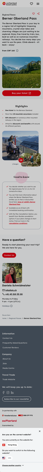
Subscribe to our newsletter (16, 399)
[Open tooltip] (17, 50)
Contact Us (9, 255)
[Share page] (38, 13)
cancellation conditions (18, 223)
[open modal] (21, 160)
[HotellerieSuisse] (9, 415)
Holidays (6, 306)
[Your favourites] (31, 3)
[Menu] (38, 4)
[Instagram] (8, 392)
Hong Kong (12, 445)
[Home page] (9, 3)
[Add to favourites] (33, 13)
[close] (39, 431)
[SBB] (25, 415)
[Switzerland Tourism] (9, 421)
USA (9, 458)
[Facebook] (3, 392)
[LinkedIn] (12, 392)
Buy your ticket (19, 93)
